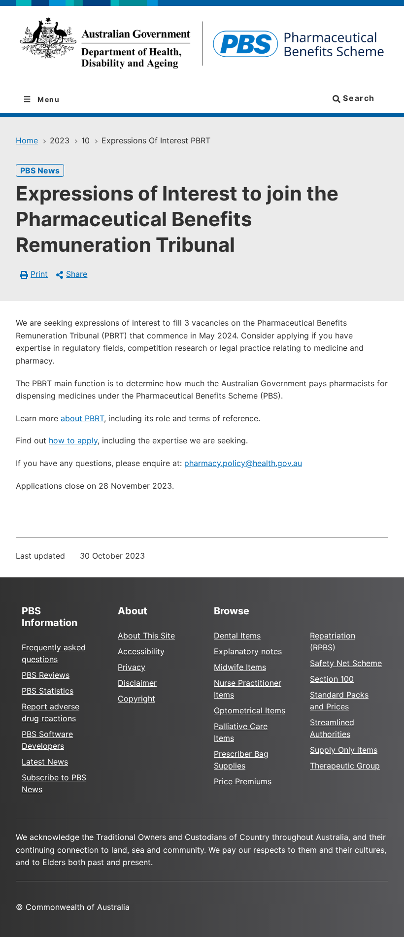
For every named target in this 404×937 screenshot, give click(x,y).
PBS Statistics (47, 691)
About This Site (146, 635)
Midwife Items (240, 667)
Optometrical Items (249, 710)
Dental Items (237, 635)
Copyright (136, 698)
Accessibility (141, 651)
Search (357, 98)
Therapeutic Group (345, 765)
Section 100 (332, 679)
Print (39, 274)
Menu (47, 99)
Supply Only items (343, 750)
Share (76, 274)
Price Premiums (242, 781)
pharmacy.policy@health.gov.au (243, 463)
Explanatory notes (248, 651)
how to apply (73, 440)
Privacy (131, 667)
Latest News (45, 762)
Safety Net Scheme (346, 663)
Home (27, 140)
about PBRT (82, 418)
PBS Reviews (45, 675)
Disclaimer (137, 683)
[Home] (202, 46)
